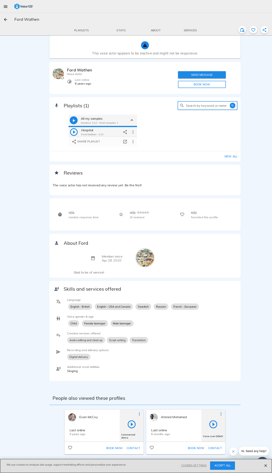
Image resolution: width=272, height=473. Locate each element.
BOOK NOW (202, 84)
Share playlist (88, 141)
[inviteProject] (242, 30)
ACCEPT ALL (222, 465)
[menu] (6, 6)
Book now (114, 448)
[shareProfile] (264, 30)
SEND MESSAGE (202, 75)
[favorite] (253, 30)
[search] (182, 106)
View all (230, 156)
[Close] (265, 465)
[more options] (133, 132)
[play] (73, 131)
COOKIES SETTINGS (194, 465)
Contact (133, 448)
